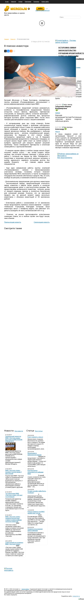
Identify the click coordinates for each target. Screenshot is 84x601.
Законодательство (67, 50)
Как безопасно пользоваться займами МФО (35, 472)
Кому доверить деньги (35, 437)
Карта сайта (45, 1)
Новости (13, 1)
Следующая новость (42, 222)
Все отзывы (76, 67)
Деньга (57, 131)
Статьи (20, 1)
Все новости (19, 431)
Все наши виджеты (64, 158)
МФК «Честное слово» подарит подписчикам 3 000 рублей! (13, 472)
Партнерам (28, 1)
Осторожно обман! (67, 48)
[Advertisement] (27, 328)
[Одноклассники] (11, 51)
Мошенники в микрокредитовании (34, 454)
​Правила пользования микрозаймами (35, 529)
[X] (5, 51)
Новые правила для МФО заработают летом (36, 512)
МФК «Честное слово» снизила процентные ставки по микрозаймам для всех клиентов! (13, 519)
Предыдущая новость (12, 222)
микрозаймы (25, 589)
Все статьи (39, 431)
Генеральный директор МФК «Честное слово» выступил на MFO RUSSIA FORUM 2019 (13, 439)
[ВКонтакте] (8, 51)
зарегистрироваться (42, 10)
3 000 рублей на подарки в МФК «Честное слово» (14, 543)
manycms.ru (76, 596)
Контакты (36, 1)
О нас (7, 1)
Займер (57, 113)
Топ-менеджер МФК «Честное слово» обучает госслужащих (14, 495)
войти (40, 8)
